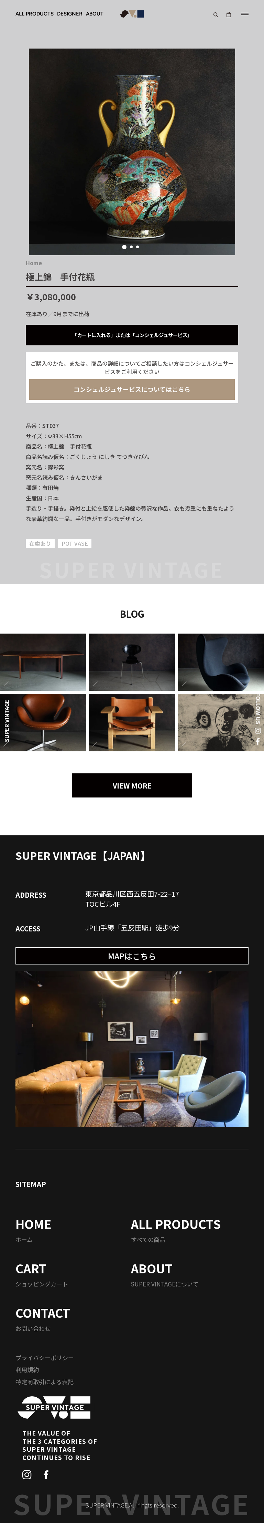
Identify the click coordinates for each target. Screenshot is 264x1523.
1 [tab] (124, 247)
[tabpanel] (132, 152)
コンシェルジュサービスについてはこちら (132, 389)
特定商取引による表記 (44, 1381)
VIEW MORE (132, 786)
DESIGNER (69, 14)
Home (34, 263)
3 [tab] (137, 247)
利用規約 (27, 1369)
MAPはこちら (132, 956)
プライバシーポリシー (44, 1357)
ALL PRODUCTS (34, 14)
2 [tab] (131, 247)
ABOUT (94, 14)
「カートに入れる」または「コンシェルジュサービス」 (132, 334)
